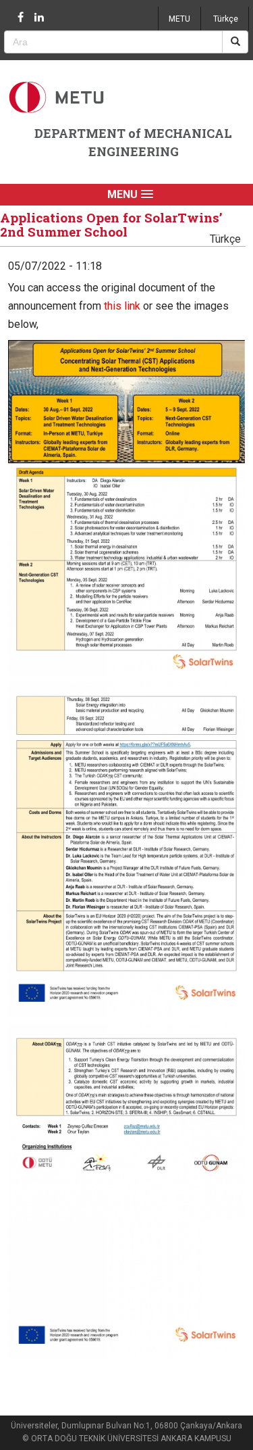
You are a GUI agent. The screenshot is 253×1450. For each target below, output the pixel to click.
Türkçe (225, 19)
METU (179, 19)
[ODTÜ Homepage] (58, 97)
